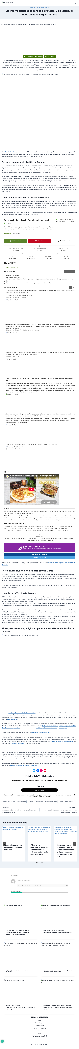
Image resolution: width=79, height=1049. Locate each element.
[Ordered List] (27, 886)
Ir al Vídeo (40, 56)
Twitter (12, 765)
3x (73, 272)
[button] (4, 234)
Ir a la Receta (29, 56)
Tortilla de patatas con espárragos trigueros (56, 726)
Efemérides (31, 801)
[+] (40, 885)
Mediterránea (47, 930)
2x (69, 272)
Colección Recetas (39, 1025)
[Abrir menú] (75, 3)
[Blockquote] (31, 886)
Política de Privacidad (39, 1028)
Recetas (54, 930)
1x (65, 272)
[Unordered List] (29, 886)
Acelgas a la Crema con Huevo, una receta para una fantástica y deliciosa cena (61, 810)
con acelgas (63, 728)
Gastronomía (32, 7)
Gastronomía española (51, 801)
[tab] (36, 862)
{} (37, 885)
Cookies (39, 1031)
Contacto (39, 1033)
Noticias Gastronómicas (13, 968)
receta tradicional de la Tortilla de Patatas (21, 713)
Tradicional (61, 930)
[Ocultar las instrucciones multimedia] (73, 287)
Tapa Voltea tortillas (12, 267)
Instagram (26, 765)
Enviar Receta (39, 790)
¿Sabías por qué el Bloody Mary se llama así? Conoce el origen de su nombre (19, 810)
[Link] (36, 886)
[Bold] (18, 886)
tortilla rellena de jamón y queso (62, 741)
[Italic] (21, 886)
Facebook (19, 765)
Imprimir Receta (50, 56)
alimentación (6, 801)
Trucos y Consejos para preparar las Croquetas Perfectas (13, 847)
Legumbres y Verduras (50, 968)
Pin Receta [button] (40, 241)
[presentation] (13, 833)
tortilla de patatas (69, 801)
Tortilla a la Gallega (18, 743)
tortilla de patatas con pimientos (46, 728)
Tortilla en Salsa (12, 719)
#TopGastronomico (55, 548)
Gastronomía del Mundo (22, 930)
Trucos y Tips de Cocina (13, 1005)
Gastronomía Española (43, 7)
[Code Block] (34, 886)
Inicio (39, 1020)
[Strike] (25, 886)
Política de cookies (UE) (39, 1036)
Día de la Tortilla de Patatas (18, 801)
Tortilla (61, 801)
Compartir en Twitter (39, 557)
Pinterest (34, 765)
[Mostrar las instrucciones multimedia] (70, 287)
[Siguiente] (74, 844)
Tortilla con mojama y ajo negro (41, 732)
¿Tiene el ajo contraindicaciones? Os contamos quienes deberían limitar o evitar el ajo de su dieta (39, 849)
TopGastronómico (11, 152)
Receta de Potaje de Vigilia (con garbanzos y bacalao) (58, 932)
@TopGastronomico (35, 548)
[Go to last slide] (4, 844)
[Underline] (23, 886)
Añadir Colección (65, 241)
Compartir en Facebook (39, 554)
